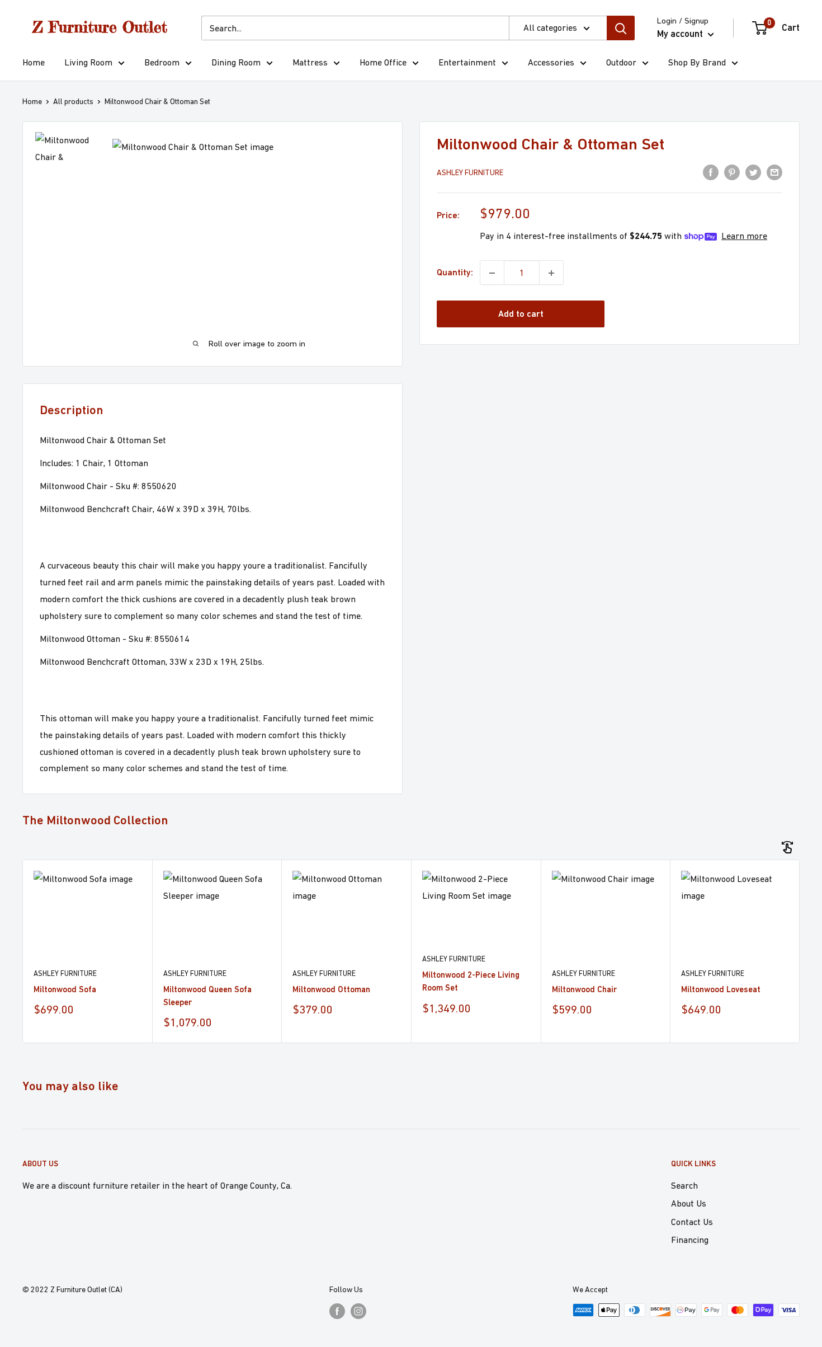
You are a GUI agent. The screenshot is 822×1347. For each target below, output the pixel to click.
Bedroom (161, 62)
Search (684, 1185)
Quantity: (455, 272)
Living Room (88, 62)
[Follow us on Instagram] (358, 1311)
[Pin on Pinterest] (732, 171)
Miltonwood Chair (584, 989)
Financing (689, 1240)
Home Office (383, 62)
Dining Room (236, 62)
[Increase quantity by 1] (551, 273)
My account (681, 33)
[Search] (621, 28)
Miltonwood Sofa (65, 989)
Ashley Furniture (470, 172)
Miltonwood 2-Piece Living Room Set (470, 981)
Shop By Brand (697, 62)
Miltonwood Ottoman (331, 989)
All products (73, 101)
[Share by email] (774, 171)
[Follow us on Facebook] (337, 1311)
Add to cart (521, 314)
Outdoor (621, 62)
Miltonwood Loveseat (720, 989)
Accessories (551, 62)
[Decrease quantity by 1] (492, 273)
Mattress (310, 62)
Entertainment (467, 62)
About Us (688, 1203)
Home (33, 62)
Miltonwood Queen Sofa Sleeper (207, 995)
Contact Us (692, 1222)
